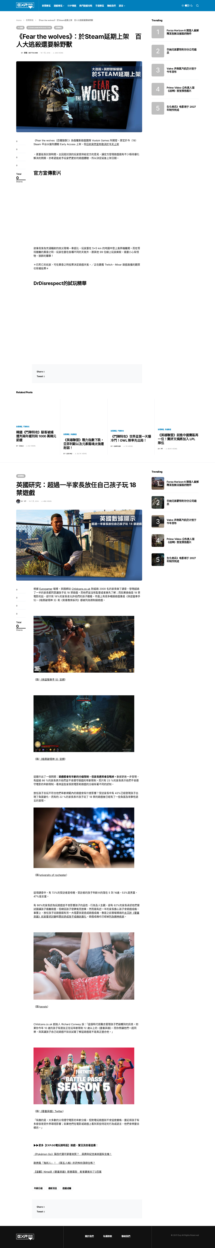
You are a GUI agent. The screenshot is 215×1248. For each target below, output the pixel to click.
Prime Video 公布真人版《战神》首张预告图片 (181, 89)
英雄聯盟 (74, 434)
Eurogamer (45, 588)
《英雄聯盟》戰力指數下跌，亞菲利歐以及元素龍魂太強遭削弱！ (83, 444)
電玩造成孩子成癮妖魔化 (72, 916)
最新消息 (52, 1188)
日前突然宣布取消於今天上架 (102, 144)
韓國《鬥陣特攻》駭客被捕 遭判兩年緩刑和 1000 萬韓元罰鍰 (36, 436)
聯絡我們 (126, 1236)
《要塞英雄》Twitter (51, 1111)
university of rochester (53, 875)
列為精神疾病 (116, 916)
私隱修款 (107, 1236)
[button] (187, 5)
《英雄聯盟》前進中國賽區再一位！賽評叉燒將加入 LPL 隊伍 (178, 439)
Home (19, 20)
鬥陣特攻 (26, 427)
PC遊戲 (20, 28)
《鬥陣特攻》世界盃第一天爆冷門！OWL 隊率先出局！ (131, 438)
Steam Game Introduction (39, 28)
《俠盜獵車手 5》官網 (52, 679)
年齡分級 (38, 1188)
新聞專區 (30, 20)
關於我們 (89, 1236)
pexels (43, 1006)
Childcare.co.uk (81, 588)
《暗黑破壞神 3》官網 (52, 759)
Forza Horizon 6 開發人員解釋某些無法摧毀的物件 (183, 32)
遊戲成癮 (66, 1188)
